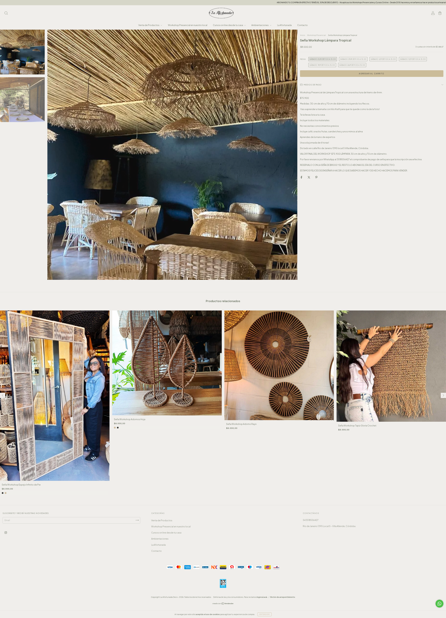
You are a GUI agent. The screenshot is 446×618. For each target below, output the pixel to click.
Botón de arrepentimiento (282, 597)
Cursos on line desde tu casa (228, 25)
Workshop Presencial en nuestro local (187, 25)
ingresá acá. (262, 597)
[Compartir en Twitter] (309, 177)
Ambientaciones (260, 25)
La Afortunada (284, 25)
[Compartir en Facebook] (301, 177)
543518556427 (310, 520)
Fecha (303, 59)
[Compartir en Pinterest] (316, 177)
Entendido (264, 614)
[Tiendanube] (223, 604)
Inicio (302, 35)
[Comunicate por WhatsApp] (439, 604)
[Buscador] (6, 13)
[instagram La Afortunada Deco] (6, 532)
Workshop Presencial (316, 35)
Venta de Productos (149, 25)
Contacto (302, 25)
